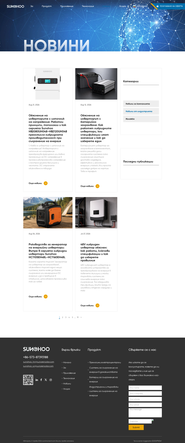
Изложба (130, 119)
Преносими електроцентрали (105, 362)
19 (78, 317)
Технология (88, 6)
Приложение (66, 6)
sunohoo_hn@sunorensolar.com (38, 362)
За (31, 6)
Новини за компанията (138, 104)
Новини (106, 6)
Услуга (122, 6)
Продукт (47, 6)
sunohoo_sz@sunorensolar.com (38, 366)
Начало (67, 362)
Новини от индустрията (139, 111)
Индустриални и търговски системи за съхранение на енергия (103, 391)
